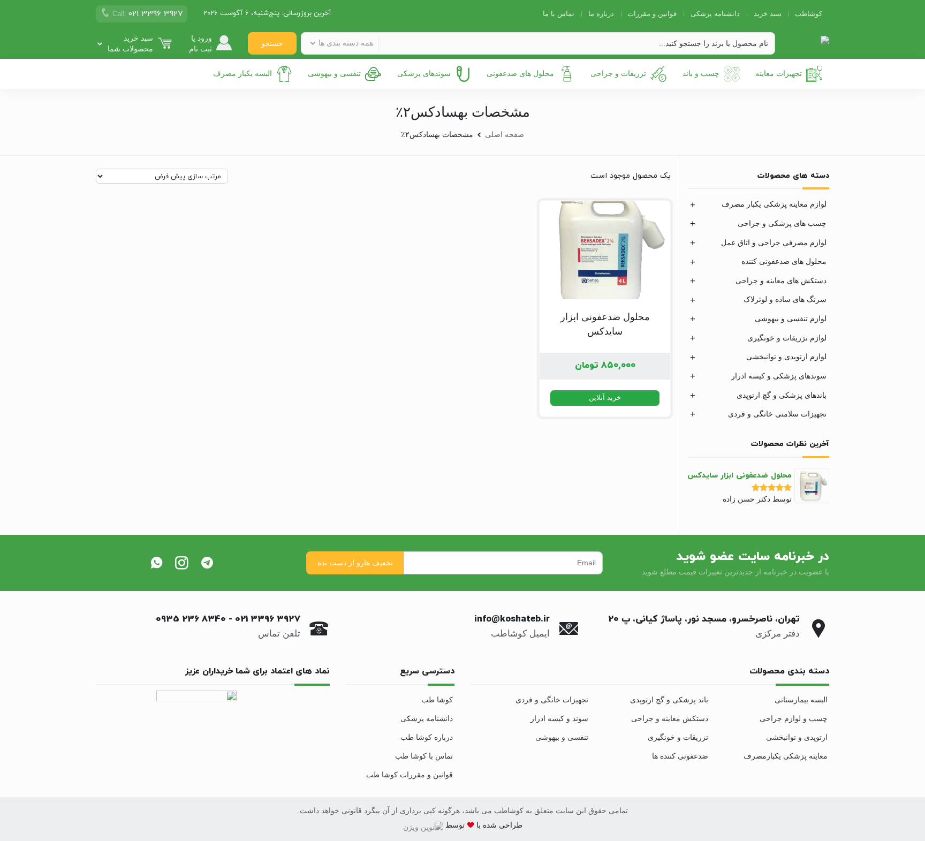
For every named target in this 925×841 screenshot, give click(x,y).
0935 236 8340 (191, 619)
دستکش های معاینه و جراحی (781, 280)
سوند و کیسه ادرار (559, 718)
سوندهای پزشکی (424, 73)
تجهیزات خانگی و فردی (551, 699)
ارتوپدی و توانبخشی (797, 737)
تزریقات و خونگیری (678, 737)
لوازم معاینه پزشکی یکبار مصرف (774, 204)
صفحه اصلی (504, 134)
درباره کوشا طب (426, 737)
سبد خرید (768, 14)
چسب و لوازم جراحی (794, 718)
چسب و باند (701, 73)
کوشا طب (437, 699)
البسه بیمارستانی (801, 699)
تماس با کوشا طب (424, 756)
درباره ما (601, 14)
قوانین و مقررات (652, 14)
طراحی (509, 825)
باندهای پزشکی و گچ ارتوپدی (782, 395)
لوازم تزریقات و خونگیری (787, 338)
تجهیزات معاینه (778, 73)
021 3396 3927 (267, 619)
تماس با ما (558, 14)
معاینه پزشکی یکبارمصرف (786, 756)
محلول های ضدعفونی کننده (784, 261)
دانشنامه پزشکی (715, 14)
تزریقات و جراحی (618, 73)
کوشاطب (808, 14)
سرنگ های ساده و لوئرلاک (785, 299)
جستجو (272, 43)
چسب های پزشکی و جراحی (782, 223)
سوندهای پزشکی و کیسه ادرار (779, 376)
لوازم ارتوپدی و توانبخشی (786, 356)
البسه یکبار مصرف (242, 73)
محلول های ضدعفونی (520, 73)
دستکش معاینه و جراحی (669, 718)
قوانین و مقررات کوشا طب (409, 774)
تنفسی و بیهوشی (334, 73)
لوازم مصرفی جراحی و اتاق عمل (774, 242)
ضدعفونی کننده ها (680, 756)
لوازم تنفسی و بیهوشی (791, 318)
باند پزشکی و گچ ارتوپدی (669, 699)
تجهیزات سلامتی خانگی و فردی (777, 414)
